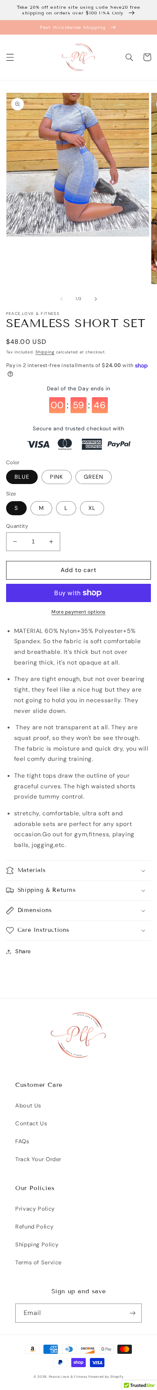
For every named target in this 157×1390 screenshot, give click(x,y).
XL (92, 508)
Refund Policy (34, 1226)
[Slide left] (61, 299)
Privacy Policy (35, 1209)
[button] (10, 57)
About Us (28, 1105)
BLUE (21, 477)
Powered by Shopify (105, 1376)
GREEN (93, 477)
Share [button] (23, 951)
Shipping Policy (36, 1244)
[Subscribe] (132, 1313)
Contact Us (31, 1123)
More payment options (78, 612)
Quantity (17, 525)
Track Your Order (38, 1159)
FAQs (22, 1141)
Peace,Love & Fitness (68, 1376)
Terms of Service (38, 1262)
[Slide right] (95, 299)
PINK (56, 477)
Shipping (44, 352)
